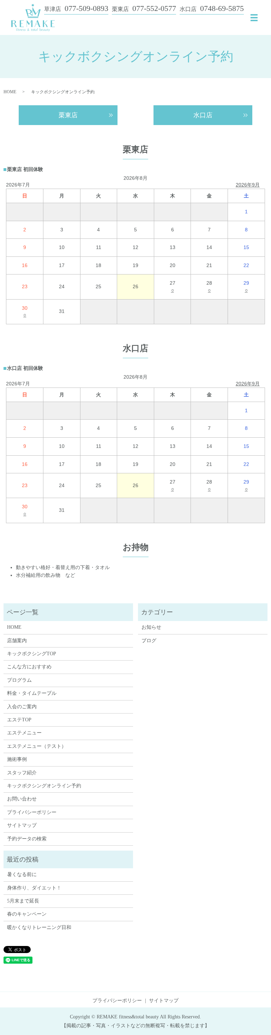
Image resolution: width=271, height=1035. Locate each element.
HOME (10, 91)
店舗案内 (17, 640)
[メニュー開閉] (254, 17)
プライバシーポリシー (31, 812)
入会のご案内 (22, 706)
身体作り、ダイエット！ (34, 888)
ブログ (148, 640)
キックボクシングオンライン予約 (44, 785)
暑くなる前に (22, 874)
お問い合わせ (22, 799)
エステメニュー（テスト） (36, 746)
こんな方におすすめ (29, 666)
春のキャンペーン (27, 914)
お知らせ (151, 627)
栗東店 (68, 115)
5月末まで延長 (23, 901)
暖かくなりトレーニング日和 (39, 927)
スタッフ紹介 (22, 772)
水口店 (202, 115)
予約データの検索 (27, 838)
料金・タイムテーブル (31, 693)
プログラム (19, 680)
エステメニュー (24, 732)
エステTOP (19, 719)
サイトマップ (22, 825)
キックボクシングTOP (31, 653)
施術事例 (17, 759)
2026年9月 (248, 185)
